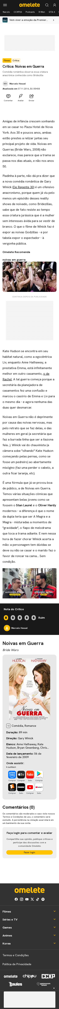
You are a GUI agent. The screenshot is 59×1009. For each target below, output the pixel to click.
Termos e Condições (16, 955)
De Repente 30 (23, 187)
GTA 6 (52, 11)
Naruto (6, 11)
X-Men (42, 11)
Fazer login (29, 852)
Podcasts (30, 11)
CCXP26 (18, 11)
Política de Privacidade (17, 964)
